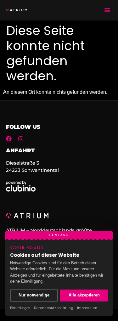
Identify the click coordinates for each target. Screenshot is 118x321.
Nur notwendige (34, 295)
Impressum (87, 307)
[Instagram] (21, 139)
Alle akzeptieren (84, 295)
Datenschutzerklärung (53, 307)
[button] (107, 10)
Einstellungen (20, 308)
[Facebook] (9, 139)
